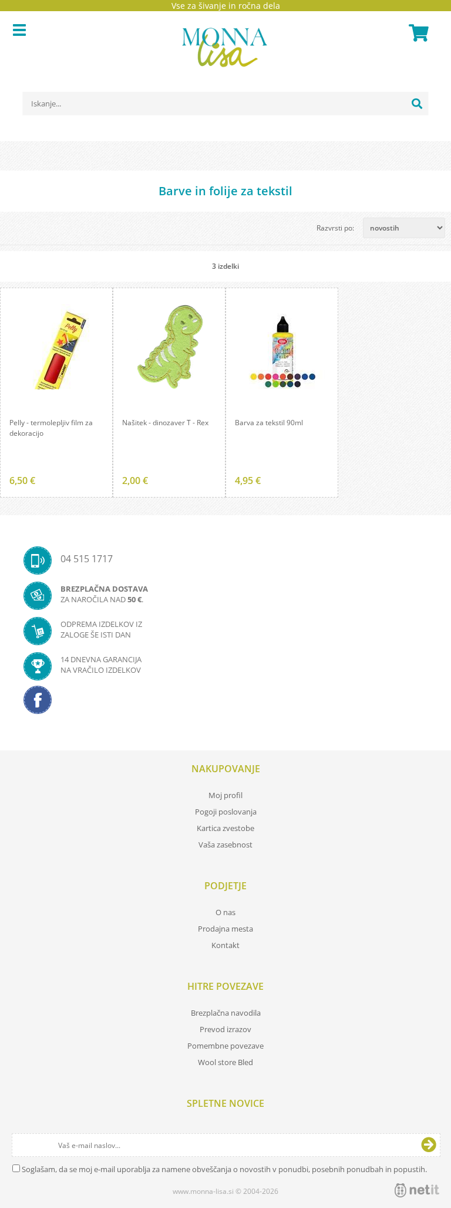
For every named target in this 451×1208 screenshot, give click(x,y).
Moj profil (225, 795)
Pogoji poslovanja (226, 811)
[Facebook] (225, 703)
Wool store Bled (225, 1062)
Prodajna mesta (225, 928)
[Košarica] (417, 33)
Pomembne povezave (225, 1045)
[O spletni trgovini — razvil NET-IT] (417, 1190)
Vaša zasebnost (225, 844)
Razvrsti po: (335, 228)
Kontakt (225, 945)
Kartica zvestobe (225, 828)
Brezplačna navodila (226, 1012)
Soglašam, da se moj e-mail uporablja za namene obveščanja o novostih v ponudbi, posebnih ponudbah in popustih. (224, 1169)
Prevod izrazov (225, 1029)
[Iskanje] (417, 103)
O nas (225, 912)
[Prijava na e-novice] (429, 1145)
